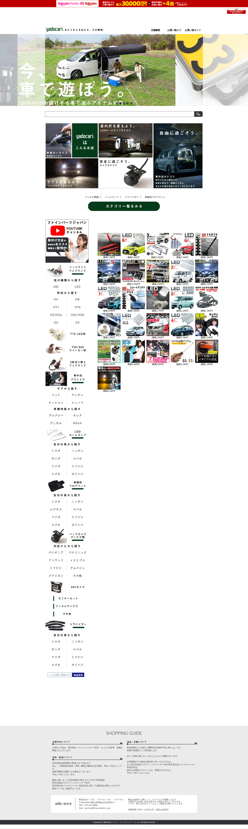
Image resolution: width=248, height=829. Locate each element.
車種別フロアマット (155, 197)
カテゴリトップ (101, 223)
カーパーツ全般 (115, 223)
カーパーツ (108, 223)
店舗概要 (155, 30)
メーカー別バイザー (124, 223)
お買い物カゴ (175, 30)
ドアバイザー (132, 197)
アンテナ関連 (92, 197)
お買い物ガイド (193, 30)
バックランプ (112, 197)
